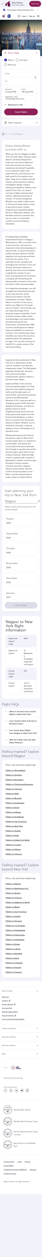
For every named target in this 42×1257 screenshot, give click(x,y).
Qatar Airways (7, 991)
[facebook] (5, 1090)
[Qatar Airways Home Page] (4, 16)
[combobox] (21, 501)
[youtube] (22, 1090)
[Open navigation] (38, 16)
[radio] (21, 519)
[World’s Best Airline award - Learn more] (7, 1109)
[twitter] (11, 1090)
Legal (19, 1162)
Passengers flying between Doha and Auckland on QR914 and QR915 (21, 10)
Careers (5, 1001)
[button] (22, 713)
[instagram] (27, 1090)
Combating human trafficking (15, 1170)
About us (5, 997)
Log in (24, 16)
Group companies (9, 1028)
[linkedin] (16, 1090)
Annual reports (8, 1015)
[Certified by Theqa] (12, 1069)
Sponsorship (7, 1008)
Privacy (28, 1162)
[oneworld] (9, 16)
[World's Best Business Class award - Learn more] (7, 1121)
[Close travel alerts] (37, 9)
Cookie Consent (10, 1173)
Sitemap (33, 1170)
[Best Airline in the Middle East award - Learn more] (7, 1144)
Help (3, 1054)
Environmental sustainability (13, 1019)
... (8, 134)
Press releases (7, 1004)
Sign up (32, 16)
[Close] (2, 3)
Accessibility (9, 1166)
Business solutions (9, 1037)
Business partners (9, 1045)
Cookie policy (9, 1162)
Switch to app (35, 3)
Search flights (21, 605)
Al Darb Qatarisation (10, 1012)
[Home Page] (3, 133)
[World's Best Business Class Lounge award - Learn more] (7, 1133)
